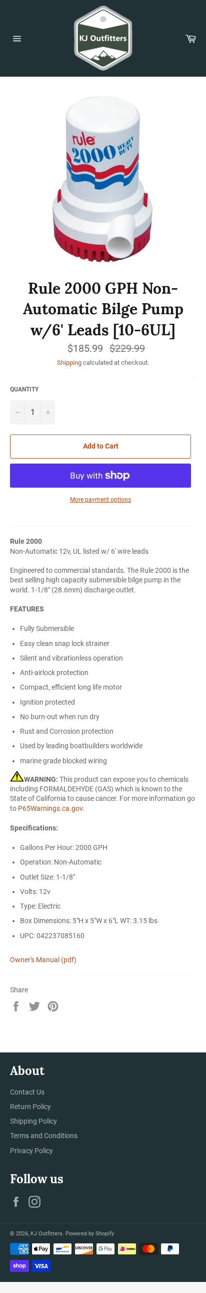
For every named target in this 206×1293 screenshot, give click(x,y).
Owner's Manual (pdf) (43, 960)
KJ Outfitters (46, 1233)
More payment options (100, 499)
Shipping (69, 362)
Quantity (24, 389)
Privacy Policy (31, 1151)
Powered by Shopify (90, 1233)
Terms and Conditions (44, 1136)
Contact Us (27, 1092)
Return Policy (30, 1107)
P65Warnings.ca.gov (50, 808)
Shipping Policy (33, 1121)
